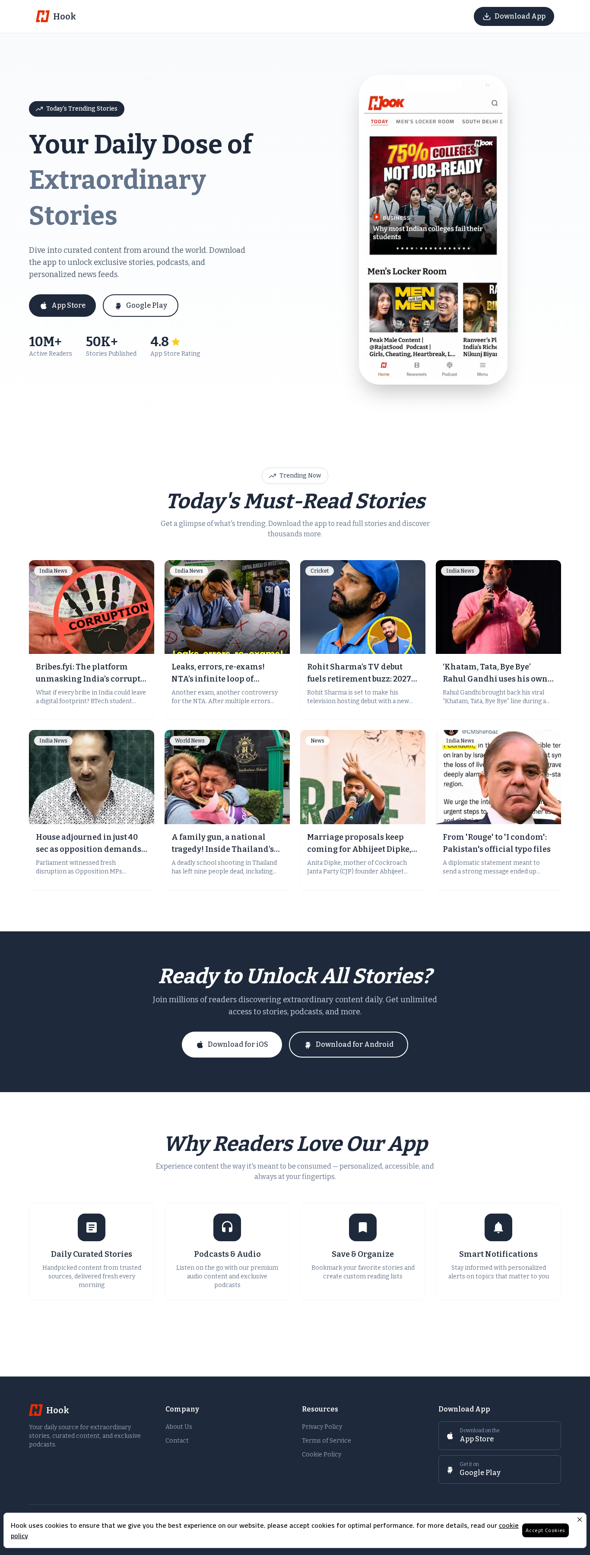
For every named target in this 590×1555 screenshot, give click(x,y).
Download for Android (354, 1044)
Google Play (146, 305)
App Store (68, 305)
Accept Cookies (545, 1530)
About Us (178, 1427)
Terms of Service (326, 1440)
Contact (177, 1440)
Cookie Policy (321, 1454)
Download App (520, 16)
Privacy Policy (322, 1427)
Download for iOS (238, 1044)
